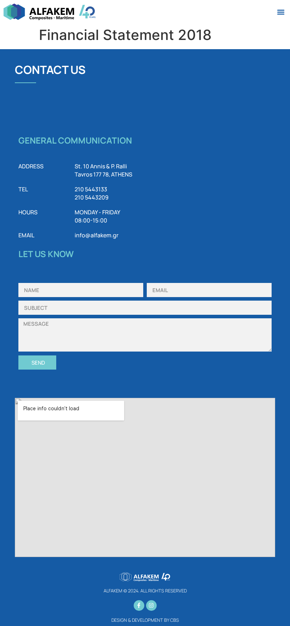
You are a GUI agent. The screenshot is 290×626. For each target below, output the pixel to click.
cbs (174, 620)
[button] (280, 12)
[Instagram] (151, 605)
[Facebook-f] (139, 605)
